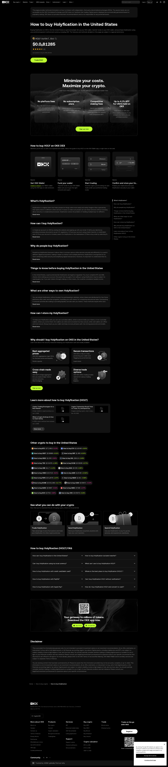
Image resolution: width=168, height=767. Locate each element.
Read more (36, 214)
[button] (56, 39)
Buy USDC (86, 728)
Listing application (71, 733)
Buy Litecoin (87, 736)
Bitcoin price (105, 725)
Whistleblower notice (36, 742)
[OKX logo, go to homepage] (5, 2)
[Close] (164, 744)
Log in (144, 2)
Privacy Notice (34, 736)
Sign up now (84, 129)
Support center (70, 742)
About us (33, 725)
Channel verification (71, 745)
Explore (76, 381)
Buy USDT (86, 725)
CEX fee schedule (71, 731)
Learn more (77, 361)
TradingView (51, 736)
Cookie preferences (36, 750)
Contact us (33, 731)
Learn (64, 2)
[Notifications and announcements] (161, 2)
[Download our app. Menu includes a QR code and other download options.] (157, 2)
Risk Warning (99, 656)
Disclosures (33, 739)
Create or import (35, 186)
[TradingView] (47, 758)
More (70, 2)
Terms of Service (51, 659)
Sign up (150, 2)
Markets (25, 2)
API (67, 725)
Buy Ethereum (88, 733)
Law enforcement (35, 745)
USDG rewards (40, 2)
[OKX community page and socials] (50, 758)
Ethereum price (105, 728)
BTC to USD (87, 745)
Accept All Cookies (150, 755)
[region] (150, 754)
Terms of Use (87, 656)
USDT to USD (87, 750)
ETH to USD (87, 748)
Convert (50, 728)
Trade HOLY (38, 60)
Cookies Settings (150, 760)
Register (129, 731)
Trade (31, 2)
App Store (79, 625)
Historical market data (72, 728)
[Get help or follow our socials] (164, 2)
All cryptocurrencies (54, 733)
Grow (47, 2)
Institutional (56, 2)
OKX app (33, 747)
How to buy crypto (42, 684)
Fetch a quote (37, 361)
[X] (44, 758)
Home (31, 684)
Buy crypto (16, 2)
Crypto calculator (53, 731)
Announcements (70, 748)
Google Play (91, 625)
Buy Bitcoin (87, 731)
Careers (32, 728)
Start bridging (37, 381)
